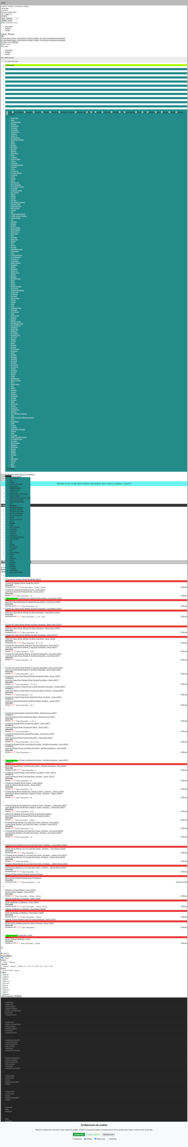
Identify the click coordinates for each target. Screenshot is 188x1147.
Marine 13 (14, 271)
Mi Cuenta (9, 26)
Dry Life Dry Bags (17, 187)
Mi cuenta (4, 1087)
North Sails (14, 292)
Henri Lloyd (15, 232)
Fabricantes (9, 1048)
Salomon (14, 357)
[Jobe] (121, 112)
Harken (13, 226)
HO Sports (14, 234)
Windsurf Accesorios (17, 511)
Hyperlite (14, 237)
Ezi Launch (15, 192)
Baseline (14, 145)
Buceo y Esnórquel (11, 88)
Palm (12, 314)
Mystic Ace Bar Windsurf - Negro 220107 (19, 892)
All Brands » (10, 468)
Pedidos (8, 28)
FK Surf (13, 200)
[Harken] (98, 112)
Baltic (13, 142)
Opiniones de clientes (12, 1050)
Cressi (13, 169)
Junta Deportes (10, 83)
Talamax (14, 412)
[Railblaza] (151, 112)
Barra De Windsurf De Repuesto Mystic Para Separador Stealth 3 (27, 816)
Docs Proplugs (16, 185)
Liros (12, 253)
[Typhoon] (10, 114)
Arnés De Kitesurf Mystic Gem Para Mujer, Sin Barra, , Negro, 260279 (29, 776)
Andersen (14, 128)
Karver (13, 245)
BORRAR (18, 996)
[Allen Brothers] (18, 112)
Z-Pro (13, 463)
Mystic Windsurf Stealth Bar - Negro (17, 939)
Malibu (13, 267)
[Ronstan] (164, 112)
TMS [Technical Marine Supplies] (22, 418)
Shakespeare (15, 378)
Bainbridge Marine (17, 140)
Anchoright (14, 126)
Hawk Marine (15, 228)
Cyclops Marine (16, 173)
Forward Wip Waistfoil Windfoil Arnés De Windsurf (23, 878)
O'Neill (13, 300)
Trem (12, 420)
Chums (13, 161)
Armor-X (14, 136)
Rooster (13, 347)
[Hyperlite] (115, 112)
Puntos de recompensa (26, 474)
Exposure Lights (16, 190)
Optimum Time (16, 308)
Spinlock (14, 394)
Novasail (14, 296)
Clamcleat (14, 163)
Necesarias (78, 1139)
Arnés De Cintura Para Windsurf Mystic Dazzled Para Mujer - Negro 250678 (31, 680)
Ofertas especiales (11, 1042)
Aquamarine (15, 132)
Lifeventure (15, 251)
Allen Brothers (16, 122)
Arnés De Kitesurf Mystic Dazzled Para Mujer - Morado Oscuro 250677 (30, 717)
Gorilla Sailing (16, 218)
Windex (13, 449)
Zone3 (13, 466)
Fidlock (13, 196)
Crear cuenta (9, 1078)
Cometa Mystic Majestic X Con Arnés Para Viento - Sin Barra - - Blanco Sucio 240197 (35, 857)
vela (6, 67)
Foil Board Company (18, 202)
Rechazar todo (108, 1134)
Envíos (7, 30)
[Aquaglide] (28, 112)
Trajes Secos (9, 79)
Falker (13, 194)
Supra (13, 402)
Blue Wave (14, 153)
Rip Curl (14, 337)
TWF (12, 423)
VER (7, 996)
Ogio (12, 306)
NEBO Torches (16, 286)
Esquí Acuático (15, 496)
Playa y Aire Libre (11, 100)
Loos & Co (14, 259)
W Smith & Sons (16, 439)
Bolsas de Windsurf (16, 509)
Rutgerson (14, 351)
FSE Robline (15, 208)
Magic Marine (15, 263)
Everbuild (14, 189)
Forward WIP (15, 204)
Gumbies (14, 222)
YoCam (13, 461)
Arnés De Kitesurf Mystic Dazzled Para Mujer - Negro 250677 (27, 727)
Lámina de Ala (15, 490)
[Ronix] (158, 112)
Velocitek (14, 435)
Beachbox (14, 147)
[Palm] (144, 112)
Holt (12, 236)
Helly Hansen (15, 230)
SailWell (13, 355)
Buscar (15, 42)
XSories (13, 455)
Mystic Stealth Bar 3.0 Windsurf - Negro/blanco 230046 (24, 913)
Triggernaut (15, 421)
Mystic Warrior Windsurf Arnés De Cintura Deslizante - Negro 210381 (29, 923)
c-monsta (14, 157)
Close (10, 20)
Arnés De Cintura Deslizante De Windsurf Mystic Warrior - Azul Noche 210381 (32, 602)
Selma (13, 376)
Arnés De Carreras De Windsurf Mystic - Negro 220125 (24, 592)
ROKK (13, 341)
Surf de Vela (14, 492)
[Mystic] (138, 112)
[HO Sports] (106, 112)
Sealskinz (14, 371)
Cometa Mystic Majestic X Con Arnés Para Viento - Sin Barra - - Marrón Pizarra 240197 (35, 868)
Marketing (113, 1139)
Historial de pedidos (12, 1082)
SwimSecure (15, 410)
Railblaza (14, 331)
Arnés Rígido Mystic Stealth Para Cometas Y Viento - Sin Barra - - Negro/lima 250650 (35, 807)
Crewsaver (14, 171)
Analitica (89, 1139)
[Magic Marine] (129, 112)
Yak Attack (14, 459)
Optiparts (14, 310)
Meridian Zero (16, 279)
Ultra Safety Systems (18, 429)
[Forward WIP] (80, 112)
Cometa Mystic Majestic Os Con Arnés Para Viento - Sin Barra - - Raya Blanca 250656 (35, 849)
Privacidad (9, 1012)
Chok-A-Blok (15, 159)
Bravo (13, 155)
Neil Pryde (14, 288)
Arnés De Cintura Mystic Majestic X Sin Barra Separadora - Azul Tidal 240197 (32, 656)
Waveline (14, 441)
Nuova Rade (15, 298)
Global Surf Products (18, 214)
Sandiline (14, 359)
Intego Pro (14, 239)
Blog (7, 1109)
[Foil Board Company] (67, 112)
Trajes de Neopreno (12, 75)
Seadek (13, 369)
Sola (12, 386)
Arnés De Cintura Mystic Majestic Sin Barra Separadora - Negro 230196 (30, 639)
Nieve (7, 104)
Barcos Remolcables (17, 500)
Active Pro (14, 118)
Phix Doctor (15, 316)
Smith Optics (15, 384)
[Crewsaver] (54, 112)
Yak (12, 457)
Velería (7, 71)
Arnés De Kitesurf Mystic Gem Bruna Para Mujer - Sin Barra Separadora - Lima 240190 (35, 748)
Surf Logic (14, 404)
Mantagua (14, 269)
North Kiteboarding (17, 290)
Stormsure (14, 396)
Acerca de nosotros (16, 572)
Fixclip (13, 198)
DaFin (13, 177)
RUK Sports (15, 349)
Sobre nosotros (10, 1006)
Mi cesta (4, 58)
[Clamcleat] (37, 112)
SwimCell (14, 408)
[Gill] (88, 112)
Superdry (14, 400)
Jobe (12, 243)
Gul (12, 220)
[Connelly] (45, 112)
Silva (12, 382)
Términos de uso (11, 1015)
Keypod (13, 247)
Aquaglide (14, 130)
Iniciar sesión (9, 1076)
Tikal (12, 416)
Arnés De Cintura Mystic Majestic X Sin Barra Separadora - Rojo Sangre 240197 (33, 670)
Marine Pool (15, 273)
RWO (13, 353)
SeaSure (13, 373)
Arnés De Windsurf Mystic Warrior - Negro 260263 (23, 785)
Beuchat (13, 149)
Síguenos (4, 1115)
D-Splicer (14, 175)
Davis (13, 181)
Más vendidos (10, 1046)
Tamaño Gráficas (11, 1008)
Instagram (8, 1111)
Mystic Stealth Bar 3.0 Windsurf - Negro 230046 (22, 902)
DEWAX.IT (15, 183)
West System (15, 443)
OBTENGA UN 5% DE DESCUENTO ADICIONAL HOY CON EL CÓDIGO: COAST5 (94, 484)
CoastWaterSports (17, 165)
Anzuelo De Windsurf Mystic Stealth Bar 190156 (22, 583)
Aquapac (14, 134)
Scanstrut (14, 361)
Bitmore (13, 151)
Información (5, 1018)
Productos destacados (12, 1040)
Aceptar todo (79, 1134)
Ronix (13, 343)
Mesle (13, 281)
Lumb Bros (14, 261)
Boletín (7, 1084)
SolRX (13, 388)
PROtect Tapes (16, 322)
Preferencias (101, 1139)
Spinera (13, 392)
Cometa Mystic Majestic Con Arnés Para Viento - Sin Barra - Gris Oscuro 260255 (33, 833)
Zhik (12, 465)
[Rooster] (171, 112)
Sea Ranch (14, 365)
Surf (11, 503)
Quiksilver (14, 328)
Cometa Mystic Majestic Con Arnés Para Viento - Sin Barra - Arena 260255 (31, 824)
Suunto (13, 406)
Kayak (7, 96)
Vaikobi (13, 431)
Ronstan (13, 345)
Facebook (8, 1107)
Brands (7, 108)
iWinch (13, 241)
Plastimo (14, 318)
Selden (13, 374)
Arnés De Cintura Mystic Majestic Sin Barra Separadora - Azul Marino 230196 (32, 612)
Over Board (15, 312)
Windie (13, 451)
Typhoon (14, 427)
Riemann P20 (15, 335)
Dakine (13, 179)
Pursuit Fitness (16, 326)
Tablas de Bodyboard (17, 501)
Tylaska (13, 425)
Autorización (9, 65)
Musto (13, 282)
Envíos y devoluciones (13, 1010)
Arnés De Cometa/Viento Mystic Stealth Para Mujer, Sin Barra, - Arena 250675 (32, 701)
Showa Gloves (16, 380)
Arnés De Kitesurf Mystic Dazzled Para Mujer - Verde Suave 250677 (29, 738)
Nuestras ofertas (6, 1054)
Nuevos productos (11, 1044)
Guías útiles (9, 1004)
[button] (8, 476)
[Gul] (92, 112)
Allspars (13, 124)
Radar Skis (14, 329)
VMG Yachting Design (19, 437)
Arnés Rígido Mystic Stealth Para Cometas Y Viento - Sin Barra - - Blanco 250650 (33, 793)
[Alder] (9, 112)
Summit (13, 398)
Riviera (13, 339)
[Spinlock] (179, 112)
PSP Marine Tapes (17, 324)
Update (4, 20)
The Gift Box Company (19, 414)
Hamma (13, 224)
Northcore (14, 294)
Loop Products (16, 257)
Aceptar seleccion (93, 1134)
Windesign (14, 447)
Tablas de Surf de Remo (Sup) (20, 498)
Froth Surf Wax (16, 206)
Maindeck (14, 265)
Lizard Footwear (16, 255)
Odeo (12, 304)
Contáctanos (9, 1002)
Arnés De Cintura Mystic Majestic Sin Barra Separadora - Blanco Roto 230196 (32, 628)
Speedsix (14, 390)
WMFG (13, 453)
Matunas (14, 277)
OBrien (13, 302)
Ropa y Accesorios (11, 92)
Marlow (13, 275)
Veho (12, 433)
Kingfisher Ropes (17, 249)
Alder (13, 120)
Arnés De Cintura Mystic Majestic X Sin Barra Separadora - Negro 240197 (31, 647)
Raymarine (14, 333)
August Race (15, 138)
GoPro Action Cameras (19, 216)
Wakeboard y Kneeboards (18, 494)
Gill (12, 212)
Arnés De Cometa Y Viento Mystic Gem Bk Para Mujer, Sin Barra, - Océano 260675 (34, 690)
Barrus (13, 144)
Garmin (13, 210)
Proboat (13, 320)
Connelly (14, 167)
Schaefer (14, 363)
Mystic (13, 284)
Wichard (13, 445)
